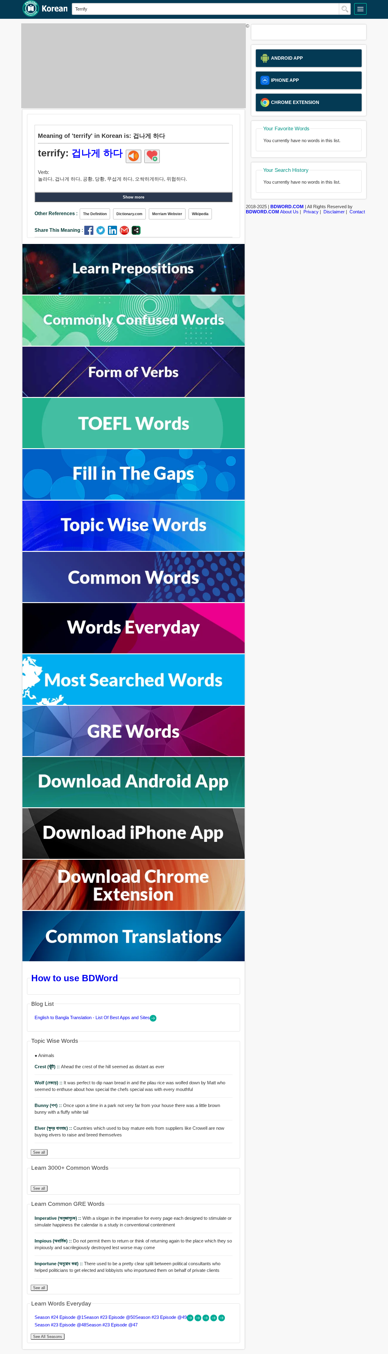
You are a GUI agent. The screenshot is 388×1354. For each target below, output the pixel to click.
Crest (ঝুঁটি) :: (48, 1066)
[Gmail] (126, 233)
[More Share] (136, 233)
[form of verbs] (133, 395)
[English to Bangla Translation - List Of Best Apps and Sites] (153, 1019)
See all (39, 1152)
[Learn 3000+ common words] (133, 600)
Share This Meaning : (59, 230)
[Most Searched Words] (133, 703)
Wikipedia (200, 214)
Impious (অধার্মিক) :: (54, 1240)
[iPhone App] (133, 857)
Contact (357, 211)
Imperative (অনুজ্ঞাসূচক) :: (58, 1218)
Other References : (56, 213)
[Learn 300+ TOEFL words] (133, 446)
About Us (289, 211)
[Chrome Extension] (133, 908)
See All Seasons (47, 1336)
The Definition (95, 214)
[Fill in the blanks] (133, 498)
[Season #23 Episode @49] (206, 1319)
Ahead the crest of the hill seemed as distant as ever (99, 1066)
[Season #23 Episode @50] (198, 1319)
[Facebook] (90, 233)
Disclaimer (334, 211)
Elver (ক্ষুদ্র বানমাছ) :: (54, 1128)
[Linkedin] (114, 233)
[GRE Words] (133, 754)
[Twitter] (102, 233)
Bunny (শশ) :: (49, 1105)
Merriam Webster (167, 214)
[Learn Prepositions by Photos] (133, 292)
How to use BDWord (74, 978)
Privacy (311, 211)
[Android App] (133, 805)
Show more (133, 197)
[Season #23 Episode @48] (214, 1319)
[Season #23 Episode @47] (221, 1319)
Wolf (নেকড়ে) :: (49, 1082)
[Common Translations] (133, 959)
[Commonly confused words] (133, 344)
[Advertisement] (131, 65)
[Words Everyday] (133, 651)
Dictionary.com (129, 214)
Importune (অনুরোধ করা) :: (59, 1263)
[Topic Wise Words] (133, 549)
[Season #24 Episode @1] (191, 1319)
